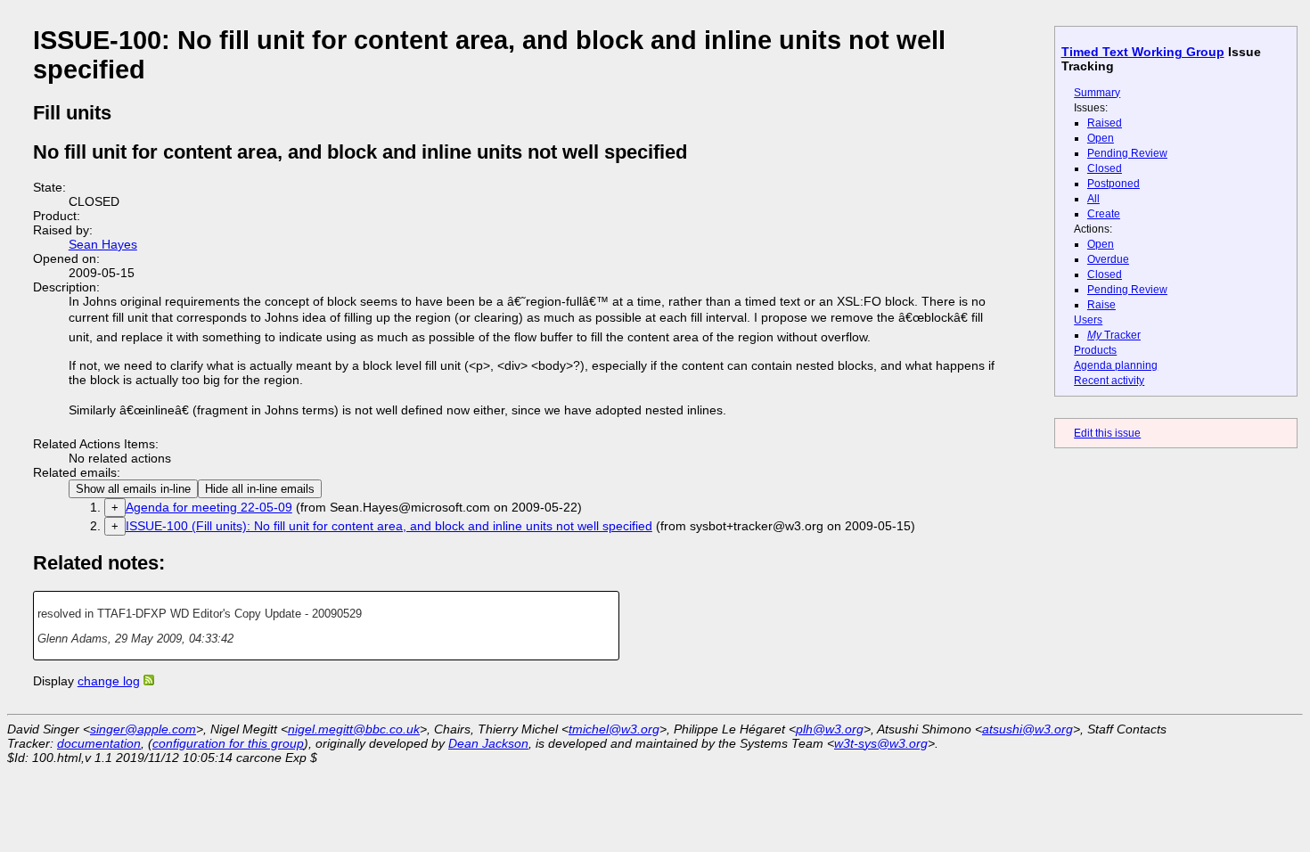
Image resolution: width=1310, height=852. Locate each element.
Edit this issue (1107, 433)
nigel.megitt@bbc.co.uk (354, 729)
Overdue (1108, 259)
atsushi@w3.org (1027, 729)
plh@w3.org (830, 729)
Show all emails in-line (133, 489)
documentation (99, 743)
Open (1100, 138)
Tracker (1114, 335)
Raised (1104, 123)
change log (109, 681)
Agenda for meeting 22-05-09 (209, 507)
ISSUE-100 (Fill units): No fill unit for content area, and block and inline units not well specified (389, 526)
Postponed (1113, 183)
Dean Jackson (488, 743)
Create (1103, 214)
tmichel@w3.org (614, 729)
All (1093, 199)
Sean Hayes (103, 244)
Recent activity (1109, 380)
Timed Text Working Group (1142, 52)
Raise (1101, 305)
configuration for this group (228, 743)
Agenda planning (1116, 365)
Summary (1097, 92)
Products (1095, 350)
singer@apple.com (143, 729)
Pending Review (1127, 153)
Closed (1104, 168)
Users (1088, 320)
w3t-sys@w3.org (881, 743)
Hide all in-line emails (260, 489)
